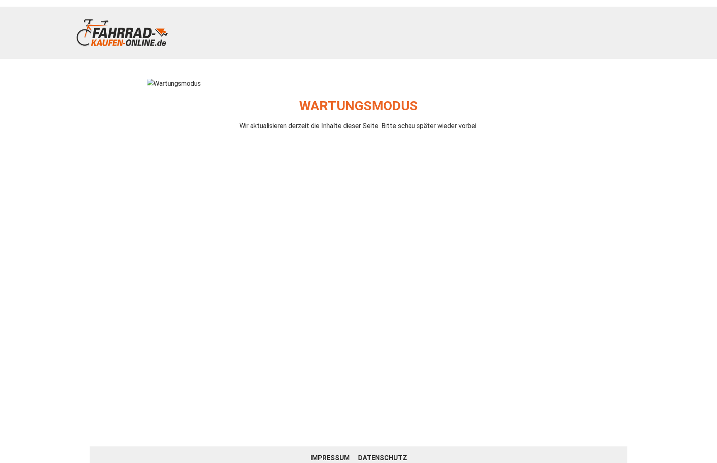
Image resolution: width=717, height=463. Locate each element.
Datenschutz (382, 458)
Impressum (330, 458)
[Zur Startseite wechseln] (122, 32)
